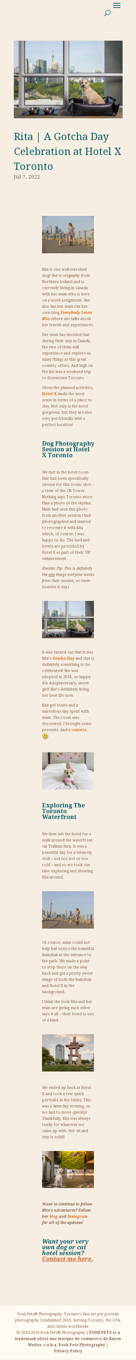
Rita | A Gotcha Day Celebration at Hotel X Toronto (67, 151)
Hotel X (49, 394)
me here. (67, 1258)
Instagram (77, 1216)
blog (54, 1216)
